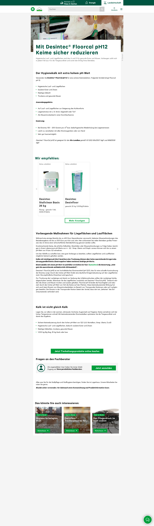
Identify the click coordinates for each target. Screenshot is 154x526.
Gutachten (93, 265)
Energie (92, 2)
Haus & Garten (70, 3)
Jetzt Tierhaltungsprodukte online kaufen (77, 351)
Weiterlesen (41, 430)
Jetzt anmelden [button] (104, 368)
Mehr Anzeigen (77, 220)
